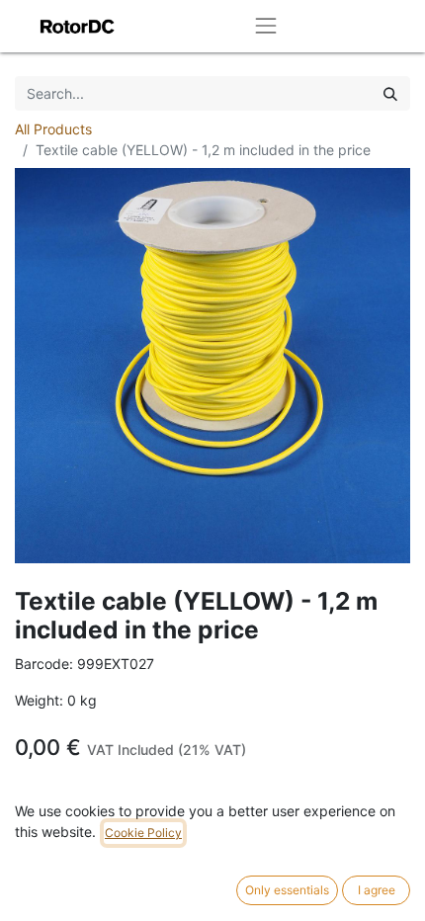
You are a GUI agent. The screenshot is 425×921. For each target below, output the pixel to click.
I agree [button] (376, 889)
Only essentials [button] (287, 889)
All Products (53, 129)
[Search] (390, 93)
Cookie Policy (143, 832)
